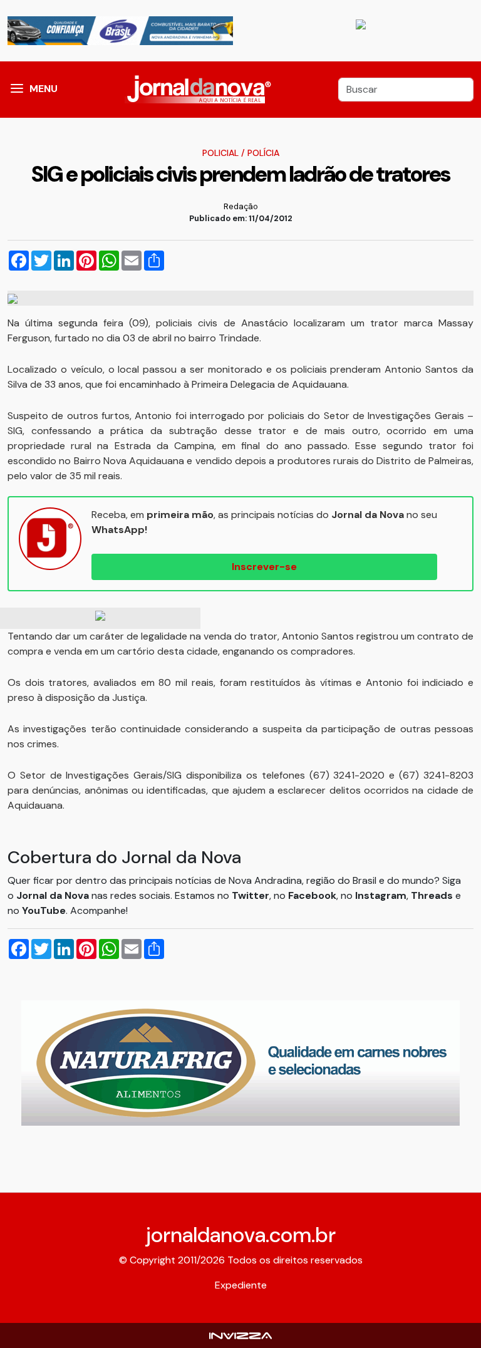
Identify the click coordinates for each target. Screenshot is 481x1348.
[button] (17, 89)
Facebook (312, 895)
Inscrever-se (264, 566)
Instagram (380, 895)
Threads (433, 895)
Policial (220, 152)
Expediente (241, 1285)
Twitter (250, 895)
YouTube (44, 910)
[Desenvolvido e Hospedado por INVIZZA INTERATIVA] (240, 1335)
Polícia (263, 152)
